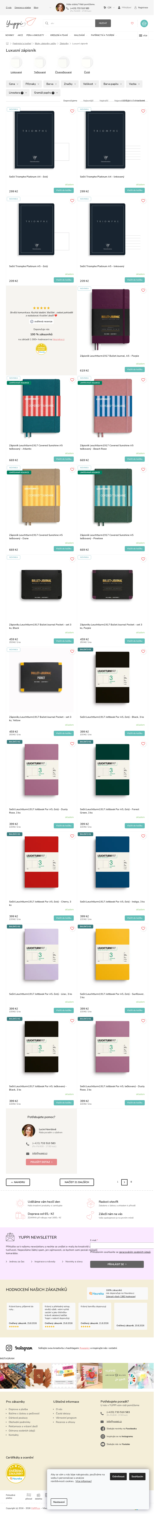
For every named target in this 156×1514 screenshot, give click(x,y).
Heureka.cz (58, 339)
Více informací (83, 1481)
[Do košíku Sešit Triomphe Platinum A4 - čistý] (64, 190)
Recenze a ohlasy (65, 1422)
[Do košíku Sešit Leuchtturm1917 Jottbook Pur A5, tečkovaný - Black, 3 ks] (64, 1102)
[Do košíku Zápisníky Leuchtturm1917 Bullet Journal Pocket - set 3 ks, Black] (64, 641)
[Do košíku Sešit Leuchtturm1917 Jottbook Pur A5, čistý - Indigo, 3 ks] (135, 918)
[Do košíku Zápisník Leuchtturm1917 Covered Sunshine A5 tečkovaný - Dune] (64, 548)
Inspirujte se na (120, 1436)
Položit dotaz (40, 1162)
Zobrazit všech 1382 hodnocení (120, 1296)
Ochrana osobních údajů (22, 1430)
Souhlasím (137, 1476)
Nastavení (59, 1502)
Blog (36, 7)
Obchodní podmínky (19, 1422)
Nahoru (19, 1182)
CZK (110, 7)
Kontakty (14, 1435)
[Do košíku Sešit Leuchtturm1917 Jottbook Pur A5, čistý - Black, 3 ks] (135, 733)
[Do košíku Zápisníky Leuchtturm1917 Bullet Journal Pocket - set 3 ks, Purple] (135, 641)
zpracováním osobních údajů (135, 1252)
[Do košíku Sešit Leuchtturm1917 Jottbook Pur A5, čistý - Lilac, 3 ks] (64, 1010)
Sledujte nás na (118, 1444)
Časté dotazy (63, 1413)
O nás (9, 7)
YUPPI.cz (35, 1508)
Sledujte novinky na (122, 1428)
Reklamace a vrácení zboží (23, 1426)
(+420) (79, 8)
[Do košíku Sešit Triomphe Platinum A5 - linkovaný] (135, 280)
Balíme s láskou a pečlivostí (24, 1413)
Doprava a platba (23, 7)
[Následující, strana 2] (124, 1182)
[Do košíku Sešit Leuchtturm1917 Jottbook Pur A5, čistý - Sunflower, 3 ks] (135, 1010)
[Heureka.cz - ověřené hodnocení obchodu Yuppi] (41, 348)
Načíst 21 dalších (77, 1182)
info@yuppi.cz (39, 1153)
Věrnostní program (66, 1418)
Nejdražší (104, 100)
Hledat (103, 23)
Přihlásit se (116, 1264)
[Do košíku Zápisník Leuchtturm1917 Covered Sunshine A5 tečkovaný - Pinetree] (135, 548)
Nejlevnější (88, 100)
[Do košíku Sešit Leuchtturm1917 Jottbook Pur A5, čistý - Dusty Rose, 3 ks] (64, 825)
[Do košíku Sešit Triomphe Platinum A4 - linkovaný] (135, 190)
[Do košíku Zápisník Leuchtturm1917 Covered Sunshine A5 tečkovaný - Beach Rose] (135, 459)
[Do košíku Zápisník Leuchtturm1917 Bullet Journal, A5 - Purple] (135, 369)
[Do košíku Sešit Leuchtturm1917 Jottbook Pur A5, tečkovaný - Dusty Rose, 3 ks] (135, 1102)
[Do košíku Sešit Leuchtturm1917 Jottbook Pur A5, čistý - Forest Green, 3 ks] (135, 825)
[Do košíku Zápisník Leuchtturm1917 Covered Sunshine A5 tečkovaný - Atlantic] (64, 459)
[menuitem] (10, 35)
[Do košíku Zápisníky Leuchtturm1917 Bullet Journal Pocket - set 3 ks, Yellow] (64, 733)
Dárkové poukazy (18, 1418)
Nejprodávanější (121, 100)
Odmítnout (118, 1476)
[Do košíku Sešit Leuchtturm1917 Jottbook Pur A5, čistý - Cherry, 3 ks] (64, 918)
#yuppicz (85, 1348)
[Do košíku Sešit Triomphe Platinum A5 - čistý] (64, 280)
